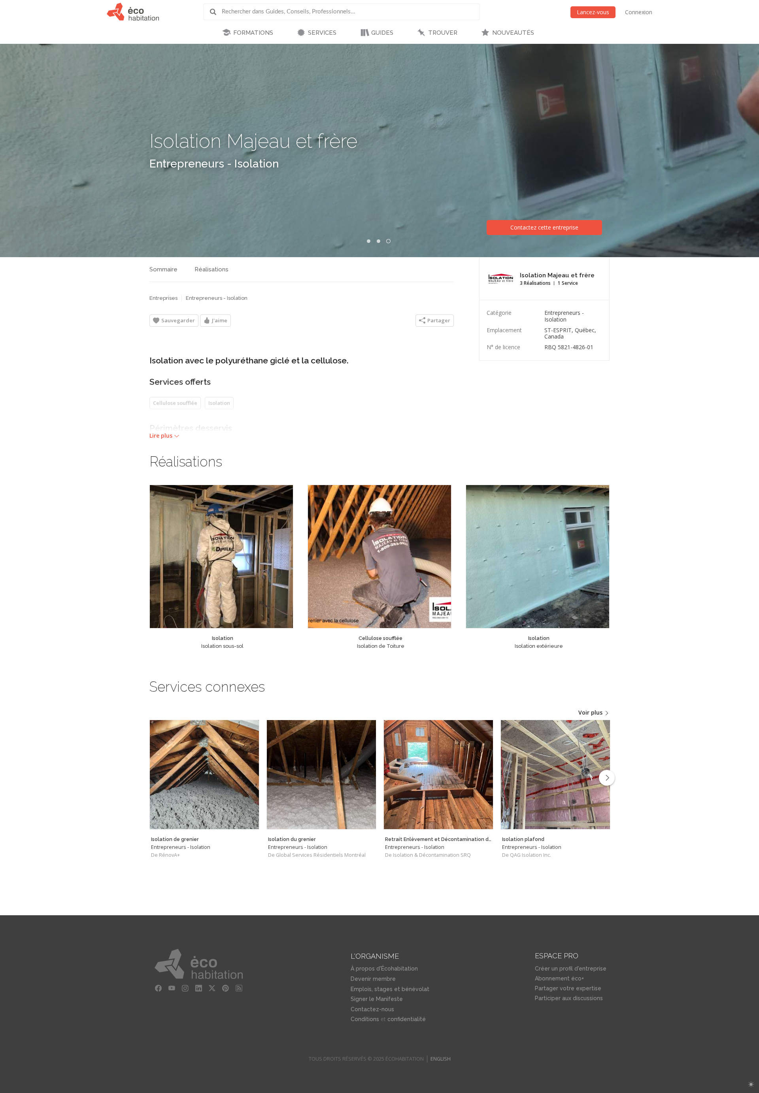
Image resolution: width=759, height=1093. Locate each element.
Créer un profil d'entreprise (570, 968)
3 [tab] (388, 241)
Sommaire (163, 269)
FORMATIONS (253, 32)
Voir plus (591, 712)
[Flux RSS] (239, 988)
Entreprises (163, 298)
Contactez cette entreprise (544, 227)
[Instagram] (185, 988)
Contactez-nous (372, 1009)
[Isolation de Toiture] (379, 556)
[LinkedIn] (198, 988)
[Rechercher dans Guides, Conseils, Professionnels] (216, 12)
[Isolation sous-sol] (221, 556)
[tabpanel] (379, 150)
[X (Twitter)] (212, 988)
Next (607, 778)
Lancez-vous (593, 12)
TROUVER (442, 32)
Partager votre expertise (568, 988)
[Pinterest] (225, 988)
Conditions (365, 1019)
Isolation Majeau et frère (253, 141)
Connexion (638, 12)
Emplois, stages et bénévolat (390, 989)
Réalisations (211, 269)
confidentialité (406, 1019)
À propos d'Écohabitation (384, 968)
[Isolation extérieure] (538, 556)
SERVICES (322, 32)
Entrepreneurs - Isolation (214, 163)
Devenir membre (373, 979)
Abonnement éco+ (559, 978)
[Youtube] (171, 988)
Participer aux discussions (569, 998)
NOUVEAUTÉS (513, 32)
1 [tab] (368, 241)
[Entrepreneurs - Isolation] (204, 775)
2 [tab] (378, 241)
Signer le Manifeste (377, 999)
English (440, 1058)
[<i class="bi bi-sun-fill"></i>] (751, 1084)
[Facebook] (158, 988)
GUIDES (382, 32)
